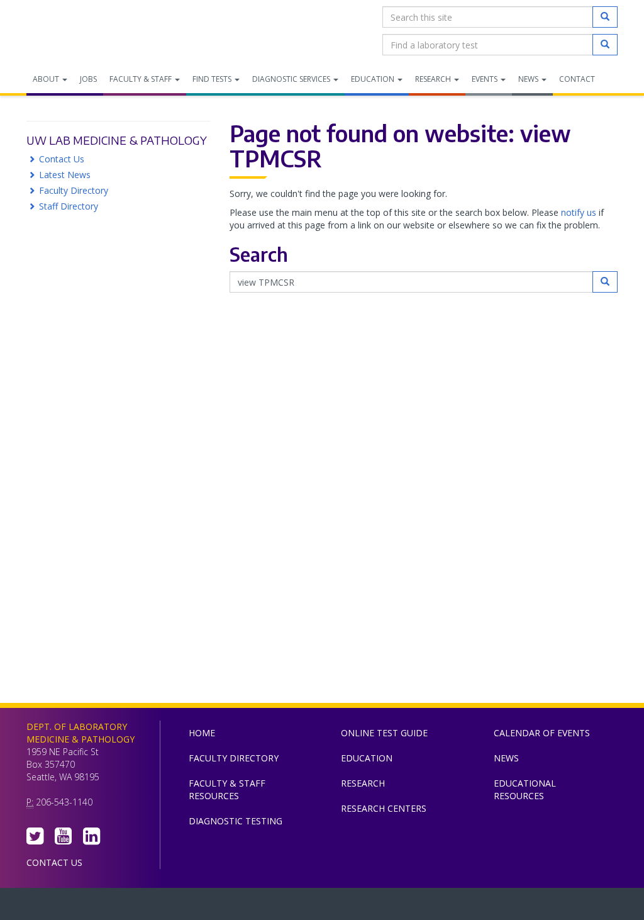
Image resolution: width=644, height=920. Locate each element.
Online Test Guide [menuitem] (384, 733)
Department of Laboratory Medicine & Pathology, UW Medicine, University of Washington (90, 31)
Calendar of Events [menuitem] (542, 733)
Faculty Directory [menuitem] (234, 758)
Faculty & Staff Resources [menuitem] (227, 789)
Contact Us (61, 159)
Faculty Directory (73, 190)
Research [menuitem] (434, 79)
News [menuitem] (529, 79)
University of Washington (375, 906)
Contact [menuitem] (577, 79)
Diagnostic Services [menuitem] (292, 79)
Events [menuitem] (485, 79)
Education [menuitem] (373, 79)
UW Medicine (218, 906)
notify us (578, 212)
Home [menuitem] (202, 733)
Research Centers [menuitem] (383, 808)
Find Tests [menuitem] (212, 79)
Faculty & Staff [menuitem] (141, 79)
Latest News (65, 175)
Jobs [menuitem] (88, 79)
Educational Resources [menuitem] (525, 789)
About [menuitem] (47, 79)
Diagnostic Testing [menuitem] (235, 821)
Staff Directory (68, 206)
